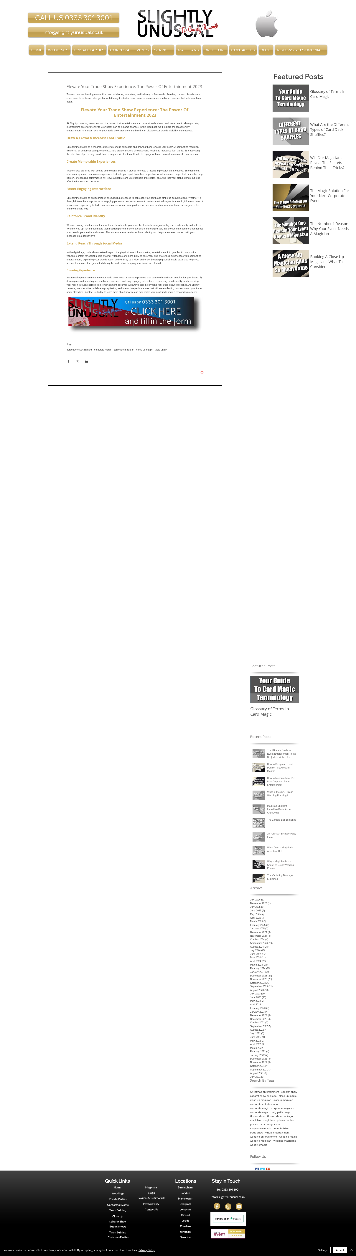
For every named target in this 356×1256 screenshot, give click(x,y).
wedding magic (288, 1136)
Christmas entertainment (264, 1091)
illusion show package (280, 1116)
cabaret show (289, 1091)
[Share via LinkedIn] (86, 361)
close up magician (260, 1099)
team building (281, 1128)
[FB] (217, 1206)
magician (255, 1120)
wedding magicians (284, 1140)
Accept (340, 1250)
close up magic (144, 349)
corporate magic (102, 349)
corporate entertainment (79, 349)
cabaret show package (263, 1095)
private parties (285, 1120)
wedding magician (260, 1140)
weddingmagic (258, 1144)
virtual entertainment (277, 1132)
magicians (269, 1120)
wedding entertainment (263, 1136)
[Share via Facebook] (68, 361)
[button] (163, 50)
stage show (273, 1124)
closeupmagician (283, 1099)
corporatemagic (259, 1112)
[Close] (351, 1250)
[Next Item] (293, 689)
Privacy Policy (147, 1250)
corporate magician (124, 349)
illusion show (257, 1116)
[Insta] (228, 1206)
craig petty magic (281, 1112)
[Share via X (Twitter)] (77, 361)
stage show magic (260, 1128)
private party (257, 1124)
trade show (161, 349)
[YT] (239, 1206)
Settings (322, 1250)
